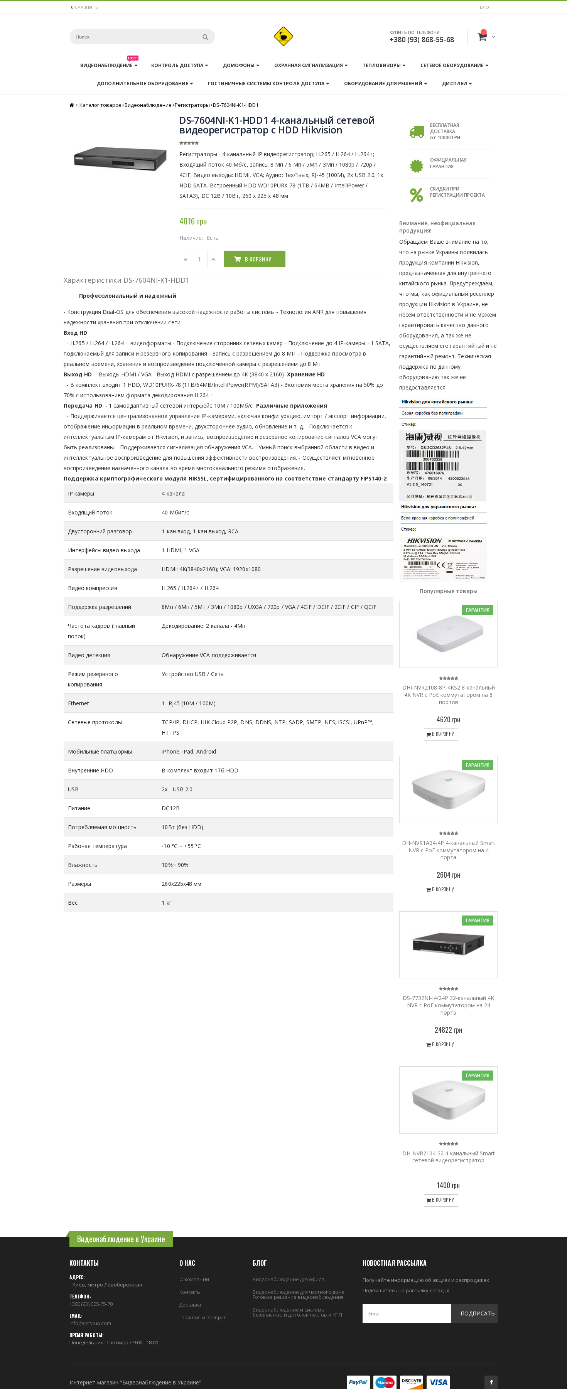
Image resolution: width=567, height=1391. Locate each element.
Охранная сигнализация (308, 65)
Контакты (190, 1291)
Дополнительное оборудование (142, 83)
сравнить (86, 7)
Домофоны (239, 65)
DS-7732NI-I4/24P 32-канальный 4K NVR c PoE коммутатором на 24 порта (448, 1005)
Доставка (190, 1304)
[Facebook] (491, 1382)
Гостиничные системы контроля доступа (266, 83)
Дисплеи (454, 83)
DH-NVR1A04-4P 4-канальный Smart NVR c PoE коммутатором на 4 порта (448, 850)
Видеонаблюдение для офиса (288, 1279)
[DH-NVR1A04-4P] (448, 789)
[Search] (205, 36)
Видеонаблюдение (109, 63)
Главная (72, 105)
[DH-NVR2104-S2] (448, 1100)
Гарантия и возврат (202, 1317)
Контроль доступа (177, 65)
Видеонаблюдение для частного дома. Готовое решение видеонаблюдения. (299, 1294)
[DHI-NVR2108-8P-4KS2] (448, 634)
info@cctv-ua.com (90, 1323)
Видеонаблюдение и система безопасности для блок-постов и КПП (297, 1312)
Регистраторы (192, 104)
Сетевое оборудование (452, 65)
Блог (486, 7)
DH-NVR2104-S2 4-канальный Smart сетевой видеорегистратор (448, 1157)
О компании (194, 1279)
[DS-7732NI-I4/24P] (448, 945)
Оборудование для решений (383, 83)
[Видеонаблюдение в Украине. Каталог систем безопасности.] (283, 36)
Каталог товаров (100, 104)
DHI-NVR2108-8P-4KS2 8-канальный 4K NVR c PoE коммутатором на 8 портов (448, 695)
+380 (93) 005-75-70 (91, 1303)
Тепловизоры (382, 65)
